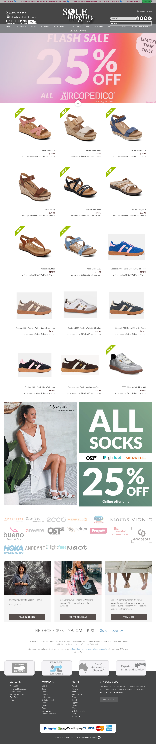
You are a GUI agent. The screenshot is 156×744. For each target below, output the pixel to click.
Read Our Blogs (27, 617)
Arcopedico (103, 649)
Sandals (44, 702)
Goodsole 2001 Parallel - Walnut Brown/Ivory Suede (35, 328)
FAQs (12, 700)
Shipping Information (18, 694)
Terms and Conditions (18, 689)
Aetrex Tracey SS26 (48, 269)
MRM (94, 737)
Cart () (115, 18)
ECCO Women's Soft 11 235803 (134, 387)
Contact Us (14, 686)
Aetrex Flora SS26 (48, 150)
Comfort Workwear (49, 713)
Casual (44, 691)
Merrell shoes (87, 649)
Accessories (59, 26)
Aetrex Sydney (49, 209)
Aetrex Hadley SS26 (93, 209)
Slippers (45, 705)
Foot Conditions (94, 26)
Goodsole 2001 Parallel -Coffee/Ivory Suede (84, 387)
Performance (47, 697)
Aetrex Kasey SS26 (139, 209)
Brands (45, 26)
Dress (74, 713)
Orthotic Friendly (48, 700)
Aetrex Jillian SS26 (94, 269)
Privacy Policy (15, 691)
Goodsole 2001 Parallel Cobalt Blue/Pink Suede (128, 269)
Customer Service (141, 26)
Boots (44, 689)
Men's (33, 26)
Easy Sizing (14, 697)
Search (116, 23)
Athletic (45, 686)
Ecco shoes (76, 649)
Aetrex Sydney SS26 (138, 150)
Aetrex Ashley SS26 (93, 150)
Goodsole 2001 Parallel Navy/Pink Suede (40, 387)
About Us (112, 26)
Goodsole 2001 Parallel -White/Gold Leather (84, 328)
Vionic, (95, 649)
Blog (124, 26)
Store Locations (78, 31)
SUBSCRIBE (109, 700)
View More (128, 617)
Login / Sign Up (145, 11)
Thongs (44, 708)
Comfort (45, 694)
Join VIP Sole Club (78, 617)
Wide (74, 708)
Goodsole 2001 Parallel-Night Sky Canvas (130, 328)
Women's (21, 26)
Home (9, 26)
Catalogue (76, 26)
